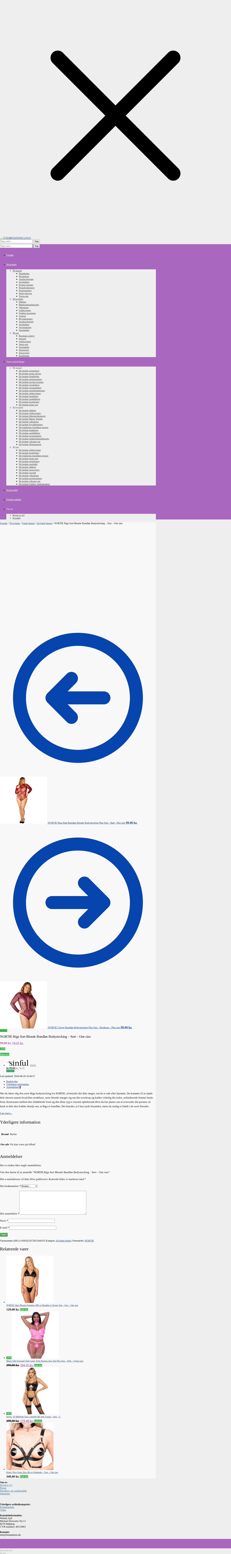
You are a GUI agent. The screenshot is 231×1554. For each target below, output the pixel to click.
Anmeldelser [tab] (13, 1087)
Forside (3, 523)
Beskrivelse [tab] (12, 1081)
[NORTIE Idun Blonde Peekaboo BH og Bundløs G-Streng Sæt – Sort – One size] (29, 1302)
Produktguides (7, 1507)
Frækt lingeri (28, 523)
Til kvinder (14, 523)
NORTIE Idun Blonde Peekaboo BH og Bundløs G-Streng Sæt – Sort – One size (42, 1305)
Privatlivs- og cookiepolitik (13, 1490)
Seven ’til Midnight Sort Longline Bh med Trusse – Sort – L (33, 1417)
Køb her (4, 1054)
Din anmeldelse (9, 1213)
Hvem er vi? (6, 1485)
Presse (3, 1488)
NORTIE (89, 1240)
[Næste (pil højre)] (4, 1553)
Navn (4, 1220)
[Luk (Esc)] (10, 1550)
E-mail (4, 1227)
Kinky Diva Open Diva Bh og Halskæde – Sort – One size (32, 1472)
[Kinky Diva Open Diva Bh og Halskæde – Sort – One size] (29, 1469)
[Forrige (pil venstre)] (1, 1553)
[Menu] (1, 238)
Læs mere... (6, 1113)
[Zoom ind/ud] (1, 1550)
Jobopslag (5, 1493)
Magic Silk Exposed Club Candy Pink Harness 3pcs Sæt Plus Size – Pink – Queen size (44, 1361)
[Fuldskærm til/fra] (4, 1550)
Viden (3, 1510)
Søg (36, 241)
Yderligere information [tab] (17, 1084)
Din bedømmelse (10, 1186)
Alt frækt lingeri (44, 523)
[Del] (7, 1550)
